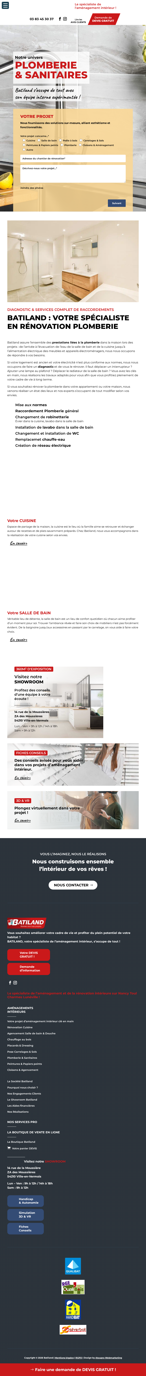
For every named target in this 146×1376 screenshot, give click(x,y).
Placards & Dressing (20, 1045)
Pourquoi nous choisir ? (22, 1087)
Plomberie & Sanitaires (22, 1057)
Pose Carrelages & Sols (22, 1051)
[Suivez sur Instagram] (64, 18)
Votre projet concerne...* (34, 136)
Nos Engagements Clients (24, 1093)
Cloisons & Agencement (22, 1070)
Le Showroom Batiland (22, 1099)
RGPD (78, 1357)
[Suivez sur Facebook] (59, 18)
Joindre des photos (31, 188)
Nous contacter (71, 885)
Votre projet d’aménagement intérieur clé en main (40, 1021)
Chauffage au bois (19, 1039)
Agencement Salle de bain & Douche (31, 1033)
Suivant (116, 203)
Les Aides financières (21, 1105)
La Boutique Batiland (21, 1141)
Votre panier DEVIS (22, 1148)
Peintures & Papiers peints (24, 1063)
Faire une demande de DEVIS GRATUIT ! (75, 1369)
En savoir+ (18, 543)
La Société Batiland (20, 1081)
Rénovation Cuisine (20, 1027)
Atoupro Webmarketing (108, 1357)
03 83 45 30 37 (42, 19)
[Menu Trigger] (5, 5)
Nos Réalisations (17, 1111)
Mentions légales (64, 1357)
